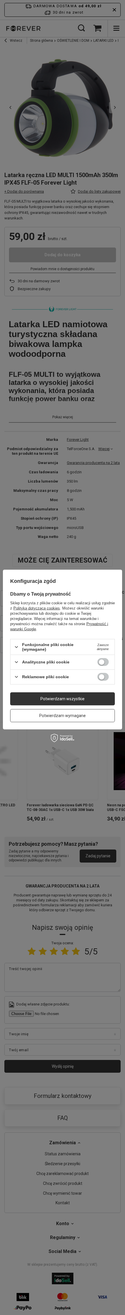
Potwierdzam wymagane (62, 715)
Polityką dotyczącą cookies (36, 608)
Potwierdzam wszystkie (62, 698)
